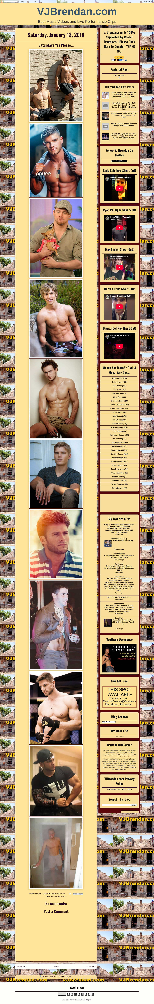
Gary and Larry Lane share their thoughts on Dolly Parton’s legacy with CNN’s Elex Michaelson (119, 530)
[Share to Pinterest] (82, 894)
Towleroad (119, 564)
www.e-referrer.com (119, 736)
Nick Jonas (117, 386)
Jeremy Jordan (118, 477)
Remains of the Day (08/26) (123, 540)
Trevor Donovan (117, 484)
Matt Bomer (117, 416)
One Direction (117, 393)
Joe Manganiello (117, 461)
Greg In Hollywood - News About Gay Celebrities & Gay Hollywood (119, 525)
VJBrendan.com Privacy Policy (119, 789)
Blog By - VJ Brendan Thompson (47, 893)
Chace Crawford (117, 473)
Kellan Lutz (117, 439)
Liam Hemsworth (117, 442)
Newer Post (21, 966)
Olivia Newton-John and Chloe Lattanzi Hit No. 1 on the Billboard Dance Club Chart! (124, 95)
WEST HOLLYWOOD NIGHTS (119, 597)
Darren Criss (117, 378)
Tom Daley (117, 412)
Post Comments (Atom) (60, 972)
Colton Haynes (117, 427)
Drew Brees (117, 420)
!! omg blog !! (119, 603)
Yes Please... (62, 896)
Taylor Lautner (117, 465)
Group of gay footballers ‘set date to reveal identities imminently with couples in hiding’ (119, 568)
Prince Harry (117, 382)
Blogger (88, 1000)
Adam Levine (117, 446)
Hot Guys (54, 896)
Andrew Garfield (117, 450)
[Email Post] (70, 893)
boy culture (119, 576)
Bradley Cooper (117, 454)
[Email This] (74, 894)
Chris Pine (117, 397)
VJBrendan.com (77, 11)
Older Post (91, 966)
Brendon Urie (117, 480)
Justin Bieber (117, 424)
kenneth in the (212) (119, 539)
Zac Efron (117, 390)
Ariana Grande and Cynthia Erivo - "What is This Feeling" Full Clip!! (124, 115)
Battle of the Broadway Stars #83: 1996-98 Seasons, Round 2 (123, 622)
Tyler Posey (117, 431)
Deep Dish (119, 618)
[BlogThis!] (76, 894)
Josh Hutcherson (118, 469)
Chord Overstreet (117, 408)
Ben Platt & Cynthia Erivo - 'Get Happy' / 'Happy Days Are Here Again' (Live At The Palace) (123, 136)
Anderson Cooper (117, 435)
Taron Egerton (118, 488)
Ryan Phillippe (117, 458)
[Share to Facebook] (80, 894)
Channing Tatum (117, 401)
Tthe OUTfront (119, 554)
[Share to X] (78, 894)
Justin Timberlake (117, 405)
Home (56, 966)
